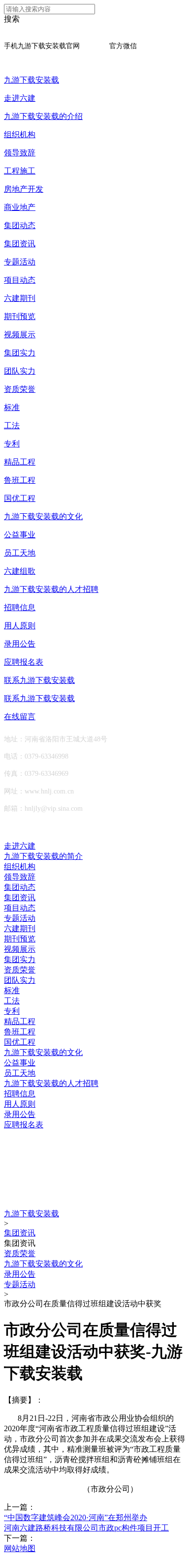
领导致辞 (19, 152)
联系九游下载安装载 (39, 680)
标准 (12, 407)
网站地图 (19, 1548)
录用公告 (19, 644)
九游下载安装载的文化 (43, 516)
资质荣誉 (19, 389)
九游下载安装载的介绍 (43, 116)
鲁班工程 (19, 480)
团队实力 (19, 371)
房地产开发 (23, 189)
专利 (12, 444)
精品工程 (19, 462)
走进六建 (19, 98)
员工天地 (19, 553)
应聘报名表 (23, 662)
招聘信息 (19, 607)
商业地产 (19, 207)
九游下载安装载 (31, 80)
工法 (12, 425)
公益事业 (19, 534)
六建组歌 (19, 571)
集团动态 (19, 225)
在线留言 (19, 716)
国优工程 (19, 498)
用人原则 (19, 625)
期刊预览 (19, 316)
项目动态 (19, 280)
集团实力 (19, 353)
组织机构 (19, 134)
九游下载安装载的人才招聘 (51, 589)
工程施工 (19, 171)
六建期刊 (19, 298)
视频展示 (19, 334)
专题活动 (19, 262)
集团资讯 (19, 243)
